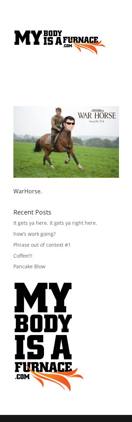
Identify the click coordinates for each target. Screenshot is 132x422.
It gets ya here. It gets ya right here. (55, 222)
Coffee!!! (22, 255)
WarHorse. (27, 191)
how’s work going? (34, 233)
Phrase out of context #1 (42, 244)
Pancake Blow (29, 266)
